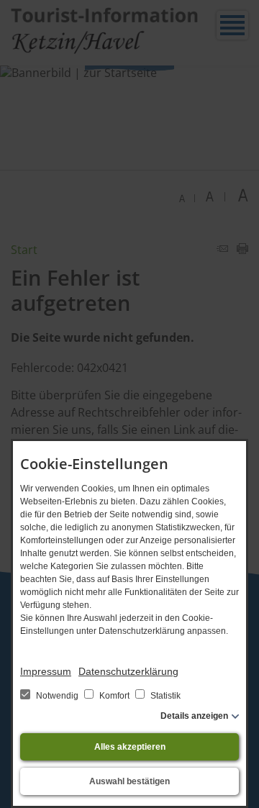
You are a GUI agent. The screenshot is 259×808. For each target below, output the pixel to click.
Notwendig (57, 696)
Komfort (114, 696)
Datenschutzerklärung (128, 671)
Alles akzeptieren (129, 747)
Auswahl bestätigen (129, 781)
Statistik (164, 696)
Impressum (45, 671)
